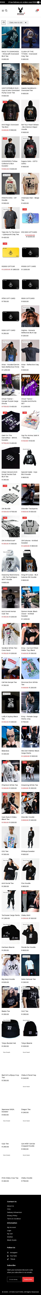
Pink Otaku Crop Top (10, 1178)
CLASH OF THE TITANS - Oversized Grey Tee (29, 54)
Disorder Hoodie (27, 817)
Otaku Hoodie (26, 1178)
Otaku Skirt (25, 915)
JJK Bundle (6, 509)
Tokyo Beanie (26, 1043)
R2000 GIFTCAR (8, 266)
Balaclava (5, 751)
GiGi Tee (5, 851)
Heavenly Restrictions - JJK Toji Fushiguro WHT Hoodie (10, 577)
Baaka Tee (6, 1011)
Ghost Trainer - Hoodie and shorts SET (28, 401)
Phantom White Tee (10, 785)
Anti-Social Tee (8, 883)
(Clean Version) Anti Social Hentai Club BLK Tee (9, 474)
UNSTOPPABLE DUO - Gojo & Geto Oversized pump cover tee (11, 90)
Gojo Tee (5, 1144)
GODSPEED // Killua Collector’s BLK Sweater (9, 163)
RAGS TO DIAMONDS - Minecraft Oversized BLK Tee (10, 54)
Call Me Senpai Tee (9, 682)
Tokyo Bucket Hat (9, 1043)
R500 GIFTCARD (28, 298)
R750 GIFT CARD (8, 298)
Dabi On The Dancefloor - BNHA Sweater (9, 437)
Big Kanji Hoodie (8, 979)
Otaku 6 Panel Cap (28, 1075)
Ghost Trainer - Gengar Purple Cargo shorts (10, 401)
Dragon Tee (26, 1109)
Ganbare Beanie (8, 947)
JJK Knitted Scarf (8, 541)
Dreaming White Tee (29, 785)
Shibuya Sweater (28, 851)
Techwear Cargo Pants (11, 915)
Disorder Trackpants (29, 509)
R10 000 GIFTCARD (29, 232)
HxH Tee (24, 1011)
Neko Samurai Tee (28, 979)
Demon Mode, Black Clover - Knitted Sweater (29, 613)
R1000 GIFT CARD (28, 266)
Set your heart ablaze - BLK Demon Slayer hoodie (30, 127)
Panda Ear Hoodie (28, 947)
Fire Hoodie (26, 883)
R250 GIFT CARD (8, 330)
